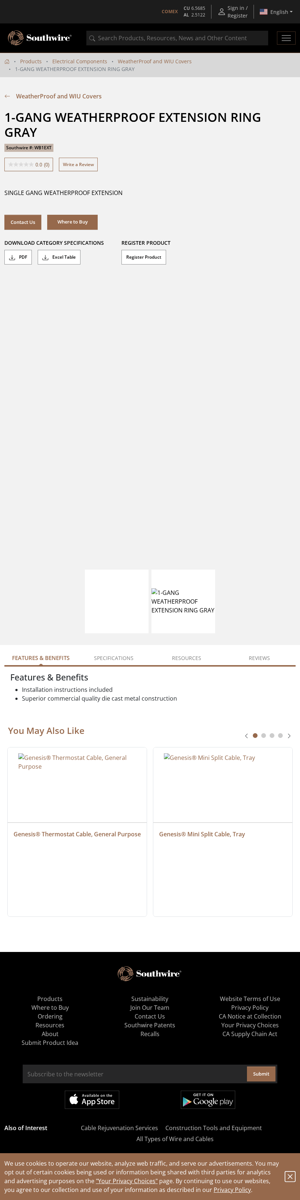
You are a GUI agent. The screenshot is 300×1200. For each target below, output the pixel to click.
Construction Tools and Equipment (213, 1128)
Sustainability (149, 999)
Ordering (50, 1016)
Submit (261, 1073)
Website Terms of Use (250, 999)
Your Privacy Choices (250, 1025)
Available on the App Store (92, 1100)
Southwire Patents (149, 1025)
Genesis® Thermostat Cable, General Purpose (77, 834)
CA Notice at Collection (250, 1016)
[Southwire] (40, 38)
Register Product (143, 257)
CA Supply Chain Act (249, 1034)
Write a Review (78, 164)
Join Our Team (149, 1008)
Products (31, 61)
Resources (49, 1025)
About (50, 1034)
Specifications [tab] (114, 658)
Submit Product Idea (50, 1043)
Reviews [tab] (259, 658)
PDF (22, 257)
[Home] (7, 61)
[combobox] (177, 38)
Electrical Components (79, 61)
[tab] (255, 735)
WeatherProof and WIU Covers (155, 61)
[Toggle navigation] (286, 38)
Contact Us (23, 222)
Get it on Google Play (208, 1100)
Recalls (150, 1034)
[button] (72, 222)
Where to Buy (50, 1008)
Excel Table (63, 257)
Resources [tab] (186, 658)
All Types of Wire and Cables (175, 1139)
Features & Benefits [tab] (41, 657)
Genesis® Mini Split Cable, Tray (202, 834)
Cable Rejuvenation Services (119, 1128)
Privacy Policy (232, 1190)
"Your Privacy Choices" (127, 1181)
